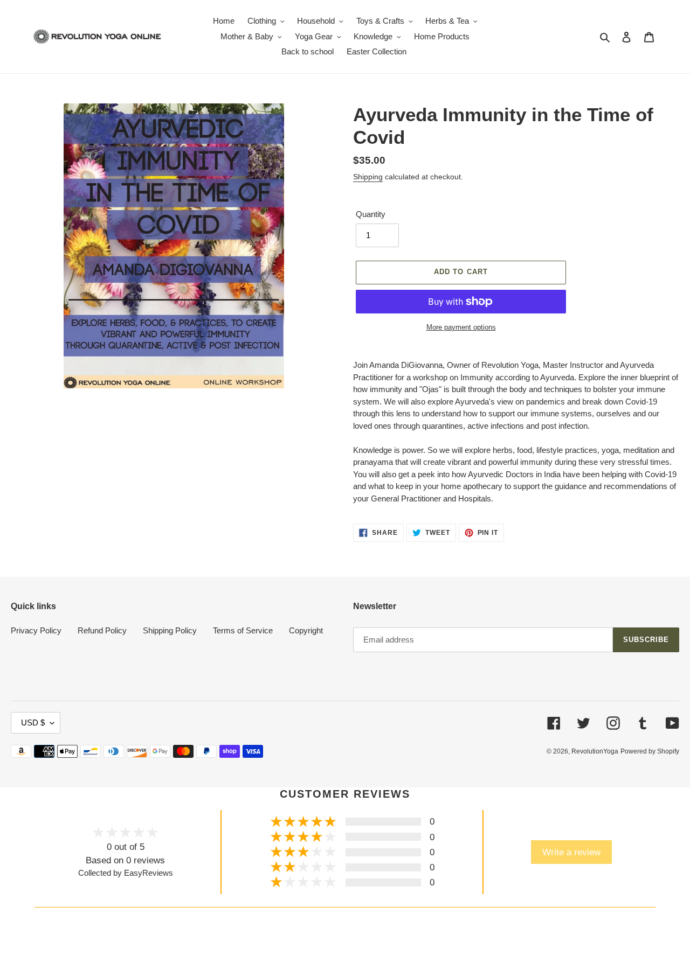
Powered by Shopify (649, 751)
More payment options (461, 327)
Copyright (306, 630)
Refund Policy (102, 630)
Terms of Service (243, 630)
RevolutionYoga (594, 751)
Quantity (370, 214)
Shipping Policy (170, 630)
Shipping (368, 176)
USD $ (33, 722)
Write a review (571, 852)
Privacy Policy (36, 630)
